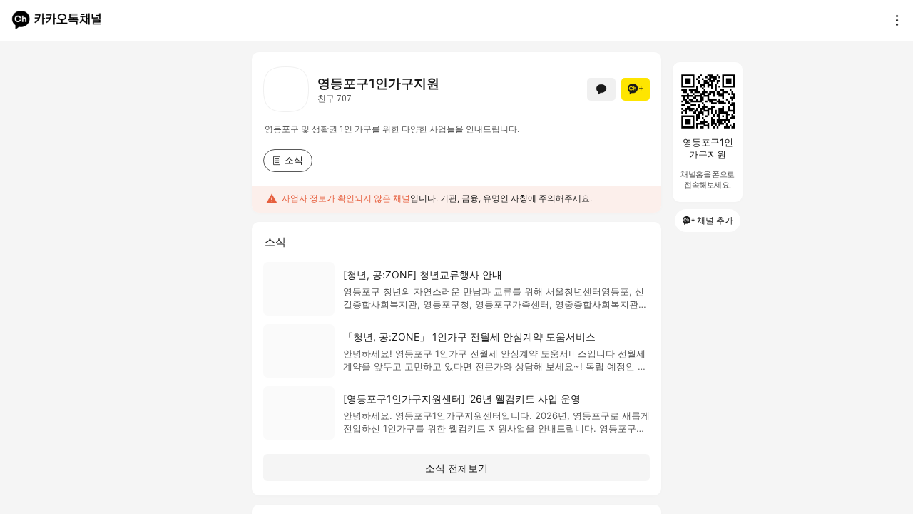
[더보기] (893, 20)
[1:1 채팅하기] (601, 89)
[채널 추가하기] (635, 89)
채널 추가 (715, 220)
